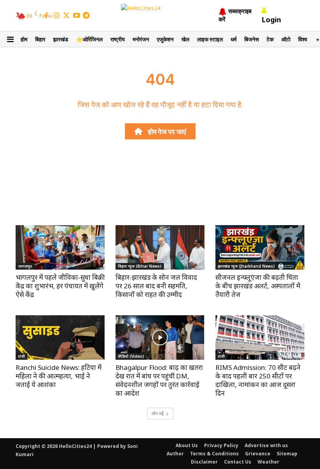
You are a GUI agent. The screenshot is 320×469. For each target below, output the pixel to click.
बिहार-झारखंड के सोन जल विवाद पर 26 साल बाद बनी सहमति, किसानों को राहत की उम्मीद (156, 286)
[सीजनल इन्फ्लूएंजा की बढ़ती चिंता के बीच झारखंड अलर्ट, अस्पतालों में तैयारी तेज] (259, 247)
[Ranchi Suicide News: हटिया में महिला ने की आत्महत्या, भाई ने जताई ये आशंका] (60, 337)
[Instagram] (56, 16)
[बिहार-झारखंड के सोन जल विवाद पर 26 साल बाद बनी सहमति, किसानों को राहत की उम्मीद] (160, 247)
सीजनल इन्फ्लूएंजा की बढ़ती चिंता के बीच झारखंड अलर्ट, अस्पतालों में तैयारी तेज (257, 286)
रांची (21, 356)
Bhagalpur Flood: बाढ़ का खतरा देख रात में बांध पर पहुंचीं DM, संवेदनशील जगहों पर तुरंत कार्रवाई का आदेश (159, 380)
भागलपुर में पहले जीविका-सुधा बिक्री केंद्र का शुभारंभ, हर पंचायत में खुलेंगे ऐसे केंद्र (60, 286)
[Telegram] (86, 16)
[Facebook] (46, 16)
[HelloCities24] (160, 15)
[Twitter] (66, 16)
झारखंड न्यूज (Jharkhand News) (246, 266)
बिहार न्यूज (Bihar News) (140, 266)
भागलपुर (25, 266)
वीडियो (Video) (131, 356)
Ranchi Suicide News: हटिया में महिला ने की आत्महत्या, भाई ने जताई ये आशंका (58, 376)
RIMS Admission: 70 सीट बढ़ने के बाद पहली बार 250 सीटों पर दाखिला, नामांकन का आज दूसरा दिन (257, 380)
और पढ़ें (157, 413)
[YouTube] (76, 16)
